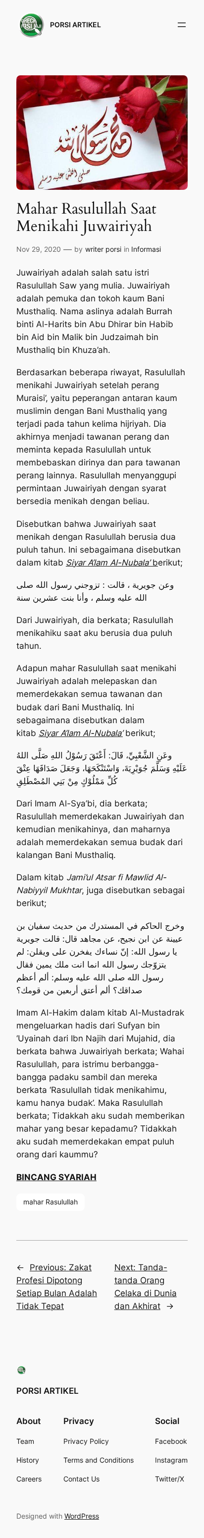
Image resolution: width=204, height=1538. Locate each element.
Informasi (146, 249)
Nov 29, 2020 (38, 249)
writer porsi (103, 249)
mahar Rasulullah (50, 1201)
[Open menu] (182, 25)
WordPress (81, 1516)
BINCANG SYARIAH (56, 1177)
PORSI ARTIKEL (75, 24)
